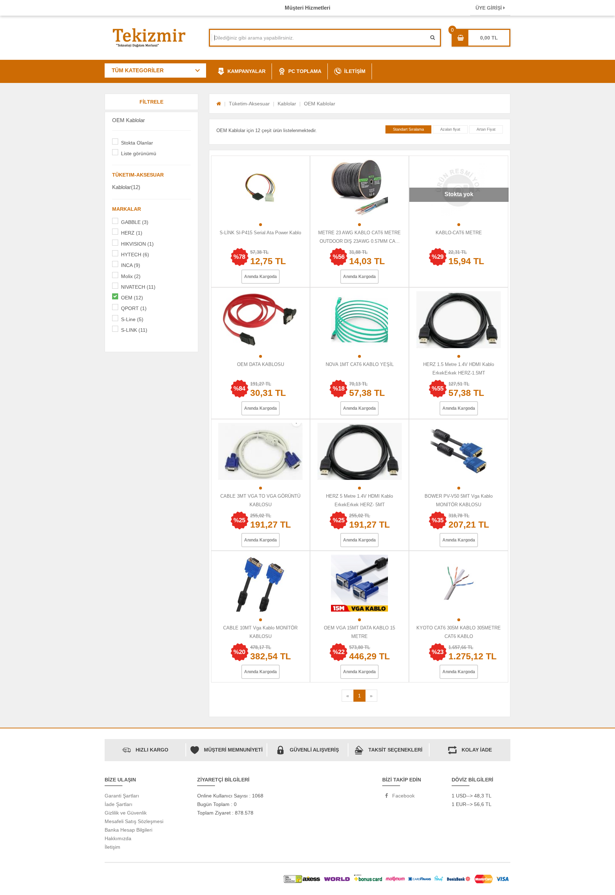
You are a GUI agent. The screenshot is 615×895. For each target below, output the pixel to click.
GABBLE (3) (134, 222)
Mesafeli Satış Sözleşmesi (134, 821)
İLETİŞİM (355, 71)
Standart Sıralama (408, 129)
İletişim (112, 847)
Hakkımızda (118, 838)
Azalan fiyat (450, 129)
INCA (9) (130, 265)
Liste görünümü (138, 153)
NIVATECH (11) (138, 287)
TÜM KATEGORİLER (138, 70)
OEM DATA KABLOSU (260, 364)
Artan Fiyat (486, 129)
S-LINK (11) (134, 330)
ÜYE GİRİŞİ (489, 8)
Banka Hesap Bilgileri (128, 830)
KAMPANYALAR (246, 71)
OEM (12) (132, 297)
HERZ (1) (131, 233)
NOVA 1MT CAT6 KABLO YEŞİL (360, 364)
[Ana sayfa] (218, 103)
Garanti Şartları (122, 796)
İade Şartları (118, 804)
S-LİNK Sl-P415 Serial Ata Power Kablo (260, 232)
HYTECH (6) (135, 254)
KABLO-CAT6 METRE (459, 232)
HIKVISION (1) (137, 244)
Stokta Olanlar (137, 143)
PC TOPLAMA (304, 71)
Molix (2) (131, 276)
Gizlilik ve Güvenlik (126, 813)
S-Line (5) (132, 319)
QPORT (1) (134, 308)
